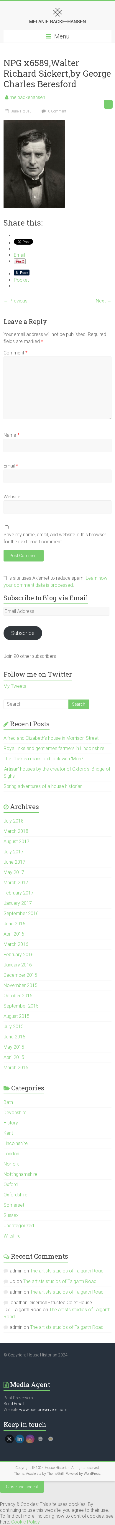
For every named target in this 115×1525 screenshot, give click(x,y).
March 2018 (16, 831)
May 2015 (14, 1047)
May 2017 (14, 872)
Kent (8, 1133)
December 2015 (20, 975)
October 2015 (18, 995)
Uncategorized (19, 1225)
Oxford (11, 1184)
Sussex (11, 1215)
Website (12, 497)
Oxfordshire (15, 1195)
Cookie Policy (25, 1522)
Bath (8, 1102)
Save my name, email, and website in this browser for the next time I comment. (55, 538)
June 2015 (14, 1037)
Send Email (14, 1403)
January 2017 (18, 903)
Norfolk (11, 1164)
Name (11, 435)
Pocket (21, 280)
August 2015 (16, 1016)
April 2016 (14, 934)
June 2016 (14, 924)
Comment (15, 353)
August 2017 (16, 841)
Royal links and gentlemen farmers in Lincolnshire (54, 748)
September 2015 (21, 1006)
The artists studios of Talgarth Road (67, 1271)
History (11, 1123)
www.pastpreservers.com (43, 1409)
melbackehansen (27, 97)
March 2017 (16, 882)
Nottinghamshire (20, 1174)
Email (11, 466)
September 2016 (21, 913)
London (11, 1153)
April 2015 (14, 1057)
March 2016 (16, 944)
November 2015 (20, 985)
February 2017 (19, 893)
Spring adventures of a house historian (43, 786)
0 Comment (56, 111)
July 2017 (14, 852)
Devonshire (15, 1112)
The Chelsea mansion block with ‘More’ (43, 758)
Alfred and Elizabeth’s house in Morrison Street (51, 738)
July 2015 (14, 1026)
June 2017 (14, 862)
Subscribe (22, 633)
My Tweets (15, 686)
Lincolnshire (16, 1143)
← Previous (15, 301)
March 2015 (16, 1067)
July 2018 (14, 821)
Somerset (14, 1205)
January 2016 (18, 965)
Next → (103, 301)
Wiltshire (12, 1236)
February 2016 (19, 954)
